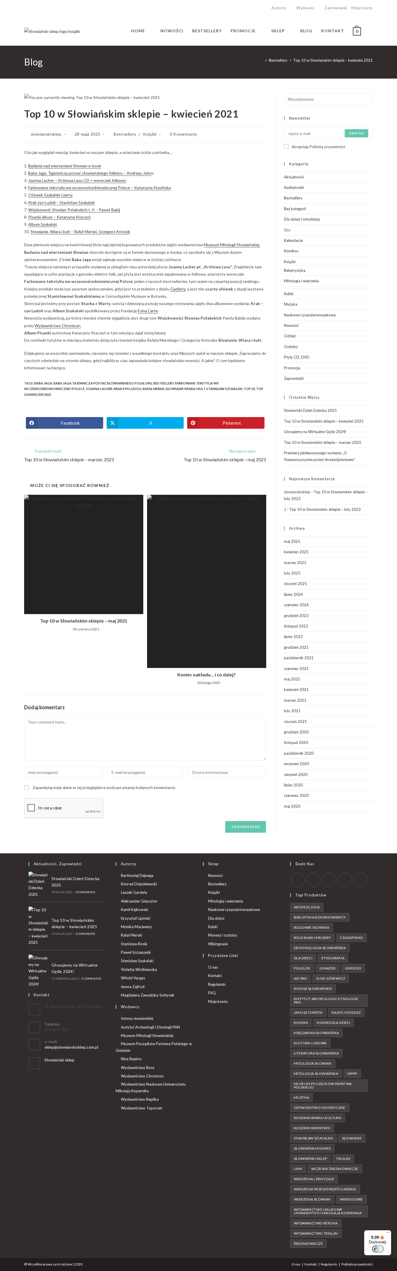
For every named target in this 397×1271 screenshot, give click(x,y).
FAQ (212, 992)
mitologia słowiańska (316, 1073)
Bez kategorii (295, 208)
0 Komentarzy (183, 134)
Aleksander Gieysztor (139, 901)
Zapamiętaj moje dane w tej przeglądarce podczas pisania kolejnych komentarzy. (104, 787)
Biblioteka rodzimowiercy (320, 917)
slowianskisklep (46, 134)
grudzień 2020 (296, 732)
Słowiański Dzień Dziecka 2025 (310, 410)
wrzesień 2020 (296, 763)
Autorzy (278, 8)
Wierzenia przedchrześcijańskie (325, 1189)
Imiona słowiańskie (137, 1018)
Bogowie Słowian (311, 927)
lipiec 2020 (293, 785)
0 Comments (85, 892)
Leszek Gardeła (134, 892)
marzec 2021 (295, 700)
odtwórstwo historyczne (320, 1107)
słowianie (352, 1138)
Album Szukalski (42, 224)
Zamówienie (336, 8)
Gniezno (353, 968)
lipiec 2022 (293, 636)
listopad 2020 (296, 742)
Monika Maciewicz (136, 926)
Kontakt (215, 975)
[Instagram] (39, 8)
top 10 (249, 389)
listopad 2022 (296, 626)
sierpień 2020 (295, 774)
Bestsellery (125, 134)
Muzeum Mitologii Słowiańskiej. (232, 244)
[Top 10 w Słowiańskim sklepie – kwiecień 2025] (38, 926)
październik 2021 (299, 657)
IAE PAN (300, 978)
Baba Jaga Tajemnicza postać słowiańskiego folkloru (102, 383)
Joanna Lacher (99, 389)
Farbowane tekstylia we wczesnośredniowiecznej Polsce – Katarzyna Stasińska (99, 187)
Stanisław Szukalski (224, 389)
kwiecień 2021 (296, 689)
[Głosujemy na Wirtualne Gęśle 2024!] (38, 971)
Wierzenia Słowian (312, 1199)
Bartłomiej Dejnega (137, 875)
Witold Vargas (133, 978)
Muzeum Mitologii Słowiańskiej (147, 1035)
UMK (298, 1169)
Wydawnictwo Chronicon (58, 325)
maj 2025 (292, 541)
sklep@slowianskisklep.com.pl (71, 1047)
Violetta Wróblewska (139, 969)
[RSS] (361, 880)
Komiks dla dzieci (333, 1022)
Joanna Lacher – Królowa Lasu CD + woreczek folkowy (77, 180)
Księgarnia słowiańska (316, 1033)
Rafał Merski (153, 389)
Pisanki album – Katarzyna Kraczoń (59, 217)
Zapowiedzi (294, 378)
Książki (150, 134)
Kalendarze (293, 240)
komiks (301, 1022)
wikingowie (351, 1199)
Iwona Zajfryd (132, 986)
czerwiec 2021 (296, 668)
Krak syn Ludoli (128, 389)
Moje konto (362, 8)
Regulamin (217, 984)
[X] (26, 8)
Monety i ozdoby (222, 935)
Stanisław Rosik (134, 944)
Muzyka (290, 304)
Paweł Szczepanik (136, 952)
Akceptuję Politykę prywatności (318, 146)
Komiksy (291, 251)
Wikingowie (218, 944)
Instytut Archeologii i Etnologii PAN (150, 1027)
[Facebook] (32, 8)
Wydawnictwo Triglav (316, 1233)
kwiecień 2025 (296, 551)
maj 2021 (292, 679)
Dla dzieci (216, 918)
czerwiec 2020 (296, 795)
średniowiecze (308, 1243)
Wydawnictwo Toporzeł (141, 1108)
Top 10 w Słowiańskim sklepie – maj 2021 (83, 620)
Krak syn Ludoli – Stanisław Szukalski (61, 202)
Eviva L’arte (148, 310)
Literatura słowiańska (316, 1053)
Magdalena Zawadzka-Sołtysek (147, 995)
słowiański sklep (310, 1158)
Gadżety (177, 288)
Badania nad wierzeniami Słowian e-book (64, 165)
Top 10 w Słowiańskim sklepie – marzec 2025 (322, 442)
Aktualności (294, 177)
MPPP (352, 1073)
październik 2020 (299, 753)
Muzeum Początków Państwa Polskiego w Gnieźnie (154, 1047)
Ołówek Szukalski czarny (50, 194)
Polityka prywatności (357, 1264)
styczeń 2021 (295, 721)
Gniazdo (327, 968)
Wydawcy (305, 8)
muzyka (301, 1097)
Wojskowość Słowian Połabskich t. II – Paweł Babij (74, 209)
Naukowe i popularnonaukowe (310, 315)
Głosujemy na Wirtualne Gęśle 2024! (315, 431)
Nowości (291, 325)
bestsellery (163, 383)
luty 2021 (292, 710)
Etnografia (332, 958)
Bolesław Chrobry (312, 937)
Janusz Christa (308, 1012)
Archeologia (307, 907)
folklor (302, 968)
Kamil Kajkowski (134, 909)
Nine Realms (131, 1058)
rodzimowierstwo (312, 1128)
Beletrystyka (294, 270)
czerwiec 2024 (296, 604)
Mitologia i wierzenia (301, 281)
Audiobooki (294, 187)
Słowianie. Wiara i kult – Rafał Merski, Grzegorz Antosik (80, 231)
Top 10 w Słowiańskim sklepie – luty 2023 (325, 509)
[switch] (378, 1248)
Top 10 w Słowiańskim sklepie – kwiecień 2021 (333, 60)
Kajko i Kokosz (346, 1012)
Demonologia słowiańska (320, 948)
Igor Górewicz (330, 978)
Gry (287, 230)
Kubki (289, 293)
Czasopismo (351, 937)
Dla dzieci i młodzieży (302, 219)
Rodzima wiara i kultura (317, 1118)
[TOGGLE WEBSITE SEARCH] (371, 30)
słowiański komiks (312, 1148)
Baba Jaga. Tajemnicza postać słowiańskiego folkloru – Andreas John (90, 173)
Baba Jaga (43, 383)
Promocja (292, 368)
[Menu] (387, 1233)
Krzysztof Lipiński (135, 918)
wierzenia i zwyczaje (314, 1179)
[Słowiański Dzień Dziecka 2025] (38, 885)
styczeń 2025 (295, 583)
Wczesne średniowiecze (334, 1169)
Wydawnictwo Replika (140, 1099)
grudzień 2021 (296, 647)
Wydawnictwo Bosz (137, 1067)
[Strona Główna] (261, 60)
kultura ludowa (310, 1043)
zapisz (356, 133)
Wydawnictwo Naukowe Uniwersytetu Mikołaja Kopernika (151, 1087)
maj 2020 (292, 806)
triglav (343, 1158)
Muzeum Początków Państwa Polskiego (323, 1085)
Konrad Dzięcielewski (139, 884)
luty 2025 (292, 573)
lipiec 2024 (293, 594)
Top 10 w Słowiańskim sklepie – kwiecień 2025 (324, 421)
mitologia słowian (313, 1063)
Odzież (290, 336)
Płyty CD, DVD (297, 357)
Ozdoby (291, 346)
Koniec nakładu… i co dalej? (206, 674)
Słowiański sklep (59, 1059)
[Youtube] (45, 8)
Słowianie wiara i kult (185, 389)
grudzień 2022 (296, 615)
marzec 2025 (295, 562)
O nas (213, 967)
